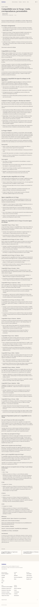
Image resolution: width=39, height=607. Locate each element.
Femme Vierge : (5, 120)
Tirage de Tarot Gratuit (5, 595)
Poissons (12, 301)
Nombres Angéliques (5, 573)
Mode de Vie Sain (29, 577)
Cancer (19, 241)
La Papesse (4, 493)
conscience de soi (10, 464)
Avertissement (16, 595)
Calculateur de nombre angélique (7, 586)
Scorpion (12, 270)
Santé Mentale (28, 573)
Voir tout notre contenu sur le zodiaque (9, 47)
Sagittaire (4, 385)
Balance (12, 369)
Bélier (12, 354)
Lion (11, 337)
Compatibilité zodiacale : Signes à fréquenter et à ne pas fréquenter (14, 518)
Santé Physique (29, 575)
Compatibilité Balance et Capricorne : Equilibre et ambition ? (9, 552)
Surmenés (4, 171)
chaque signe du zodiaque (6, 65)
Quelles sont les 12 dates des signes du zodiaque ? (11, 520)
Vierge (3, 53)
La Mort (3, 504)
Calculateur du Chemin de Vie (6, 588)
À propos (15, 586)
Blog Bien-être (28, 579)
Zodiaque (6, 6)
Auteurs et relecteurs (17, 588)
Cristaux (3, 580)
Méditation (16, 575)
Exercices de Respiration (18, 577)
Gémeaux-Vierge (26, 321)
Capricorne (15, 284)
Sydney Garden (5, 13)
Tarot (2, 579)
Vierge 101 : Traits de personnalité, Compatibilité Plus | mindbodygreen (15, 528)
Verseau (11, 400)
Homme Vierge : (6, 116)
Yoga (15, 573)
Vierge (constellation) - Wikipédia (8, 526)
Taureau (24, 257)
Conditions (16, 593)
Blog (2, 582)
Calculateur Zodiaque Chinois (6, 593)
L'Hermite (3, 469)
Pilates (15, 579)
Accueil (3, 6)
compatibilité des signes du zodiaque (14, 81)
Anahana (4, 2)
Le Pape (3, 482)
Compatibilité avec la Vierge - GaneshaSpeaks (10, 530)
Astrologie (3, 575)
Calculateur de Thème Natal (6, 590)
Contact (15, 590)
